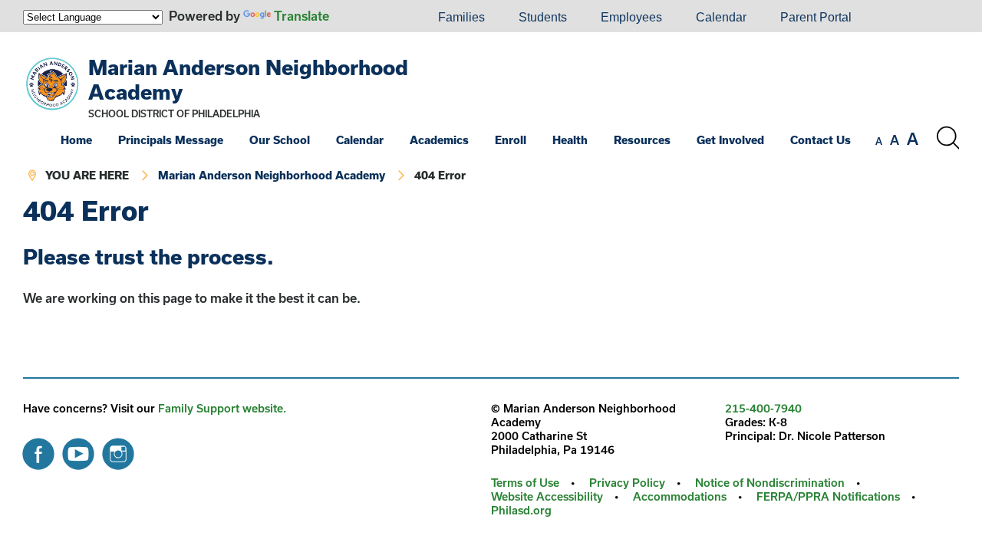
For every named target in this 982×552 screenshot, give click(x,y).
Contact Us (820, 139)
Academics (439, 139)
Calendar (721, 17)
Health (570, 139)
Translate (301, 15)
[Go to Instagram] (118, 450)
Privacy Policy (627, 482)
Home (76, 139)
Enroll (510, 139)
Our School (279, 139)
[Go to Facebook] (38, 450)
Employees (631, 17)
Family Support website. (222, 408)
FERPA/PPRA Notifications (828, 496)
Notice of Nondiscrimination (770, 482)
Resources (642, 139)
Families (461, 17)
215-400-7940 (763, 408)
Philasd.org (521, 510)
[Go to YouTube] (78, 450)
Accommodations (680, 496)
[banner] (491, 114)
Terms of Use (525, 482)
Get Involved (730, 139)
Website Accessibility (547, 496)
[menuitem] (369, 18)
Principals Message (170, 139)
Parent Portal (816, 17)
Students (543, 17)
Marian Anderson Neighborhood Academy (271, 175)
